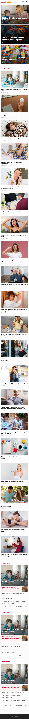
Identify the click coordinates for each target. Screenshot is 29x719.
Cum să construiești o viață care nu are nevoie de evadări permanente (14, 505)
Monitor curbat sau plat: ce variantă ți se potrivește (14, 211)
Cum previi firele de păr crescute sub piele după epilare (13, 235)
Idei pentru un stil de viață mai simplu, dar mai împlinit (13, 457)
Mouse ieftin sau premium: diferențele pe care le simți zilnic (13, 114)
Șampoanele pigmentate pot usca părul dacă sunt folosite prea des (14, 310)
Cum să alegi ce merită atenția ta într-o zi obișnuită (14, 384)
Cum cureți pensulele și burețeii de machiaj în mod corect (14, 260)
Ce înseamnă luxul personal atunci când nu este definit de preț (13, 359)
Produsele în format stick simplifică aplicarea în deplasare (13, 334)
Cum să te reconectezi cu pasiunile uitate (12, 481)
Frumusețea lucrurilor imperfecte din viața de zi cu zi (14, 285)
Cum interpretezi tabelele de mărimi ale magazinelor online (11, 162)
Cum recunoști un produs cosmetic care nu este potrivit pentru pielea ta (13, 187)
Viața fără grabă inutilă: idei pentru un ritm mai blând (13, 530)
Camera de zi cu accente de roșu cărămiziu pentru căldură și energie (14, 555)
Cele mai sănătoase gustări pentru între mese (13, 58)
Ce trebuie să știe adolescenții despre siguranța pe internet (14, 89)
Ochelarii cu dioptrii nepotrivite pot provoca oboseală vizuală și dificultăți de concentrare (13, 407)
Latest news (5, 68)
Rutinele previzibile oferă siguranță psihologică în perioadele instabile (14, 432)
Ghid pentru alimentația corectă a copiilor (14, 19)
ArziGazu (16, 716)
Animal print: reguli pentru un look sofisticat (13, 138)
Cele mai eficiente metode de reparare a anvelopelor (14, 38)
